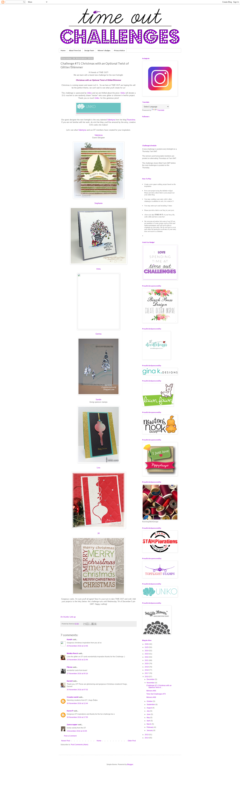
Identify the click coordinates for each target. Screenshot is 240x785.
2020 (147, 664)
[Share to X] (90, 623)
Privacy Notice (119, 50)
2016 (147, 677)
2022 (147, 657)
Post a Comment (70, 736)
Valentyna (111, 120)
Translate (160, 110)
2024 (147, 651)
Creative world (72, 697)
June (149, 714)
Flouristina (131, 120)
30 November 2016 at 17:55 (77, 717)
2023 (147, 654)
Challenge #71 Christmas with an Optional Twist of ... (159, 686)
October (150, 701)
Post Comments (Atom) (79, 745)
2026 (147, 644)
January (150, 730)
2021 (147, 660)
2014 (147, 738)
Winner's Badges (104, 50)
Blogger (130, 764)
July (148, 711)
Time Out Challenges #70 (156, 694)
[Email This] (84, 623)
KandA (69, 640)
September (151, 704)
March (149, 724)
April (149, 721)
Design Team (89, 50)
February (150, 727)
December (151, 679)
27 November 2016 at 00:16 (77, 674)
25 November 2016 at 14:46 (77, 646)
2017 (147, 673)
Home (63, 50)
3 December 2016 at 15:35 (77, 731)
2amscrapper (72, 725)
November (151, 683)
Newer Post (65, 741)
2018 (147, 670)
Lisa (98, 468)
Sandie (98, 399)
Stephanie (98, 203)
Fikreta (69, 667)
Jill (98, 533)
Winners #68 (151, 697)
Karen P (70, 711)
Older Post (132, 741)
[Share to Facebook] (92, 623)
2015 (147, 735)
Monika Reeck (72, 653)
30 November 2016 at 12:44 (77, 703)
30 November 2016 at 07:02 (77, 690)
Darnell (69, 681)
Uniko (89, 93)
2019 (147, 667)
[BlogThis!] (87, 623)
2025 (147, 647)
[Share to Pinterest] (95, 623)
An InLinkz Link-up (68, 617)
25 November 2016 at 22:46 (77, 660)
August (149, 708)
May (148, 718)
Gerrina (98, 334)
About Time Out (75, 50)
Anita (98, 269)
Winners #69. (151, 691)
